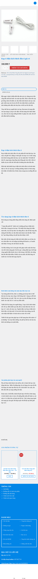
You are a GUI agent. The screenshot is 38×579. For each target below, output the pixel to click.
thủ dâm (7, 521)
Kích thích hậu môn (8, 534)
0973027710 (17, 559)
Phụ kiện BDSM (24, 74)
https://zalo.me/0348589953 (20, 563)
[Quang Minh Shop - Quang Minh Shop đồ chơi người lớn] (19, 3)
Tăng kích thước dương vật (28, 539)
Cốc (4, 521)
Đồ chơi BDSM (7, 539)
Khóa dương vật (7, 543)
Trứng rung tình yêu (8, 530)
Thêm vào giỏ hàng (20, 68)
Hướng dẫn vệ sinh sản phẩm (11, 491)
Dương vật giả (6, 525)
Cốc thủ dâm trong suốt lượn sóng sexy (28, 469)
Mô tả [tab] (4, 89)
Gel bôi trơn (24, 530)
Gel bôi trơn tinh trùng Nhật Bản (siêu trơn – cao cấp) (10, 470)
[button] (2, 3)
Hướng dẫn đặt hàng (9, 493)
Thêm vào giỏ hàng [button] (28, 476)
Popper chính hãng (26, 525)
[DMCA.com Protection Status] (14, 507)
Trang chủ (4, 54)
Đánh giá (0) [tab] (6, 92)
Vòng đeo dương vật (26, 521)
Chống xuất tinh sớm (26, 543)
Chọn (9, 476)
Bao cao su (24, 534)
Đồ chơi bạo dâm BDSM (17, 54)
